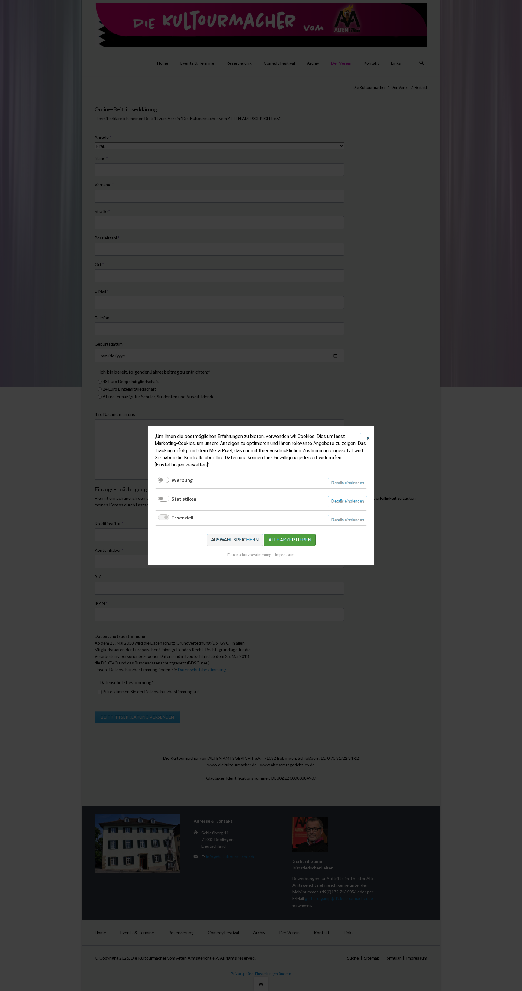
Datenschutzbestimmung (249, 554)
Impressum (285, 554)
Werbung (182, 480)
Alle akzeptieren (290, 539)
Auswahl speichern (235, 539)
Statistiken (184, 499)
